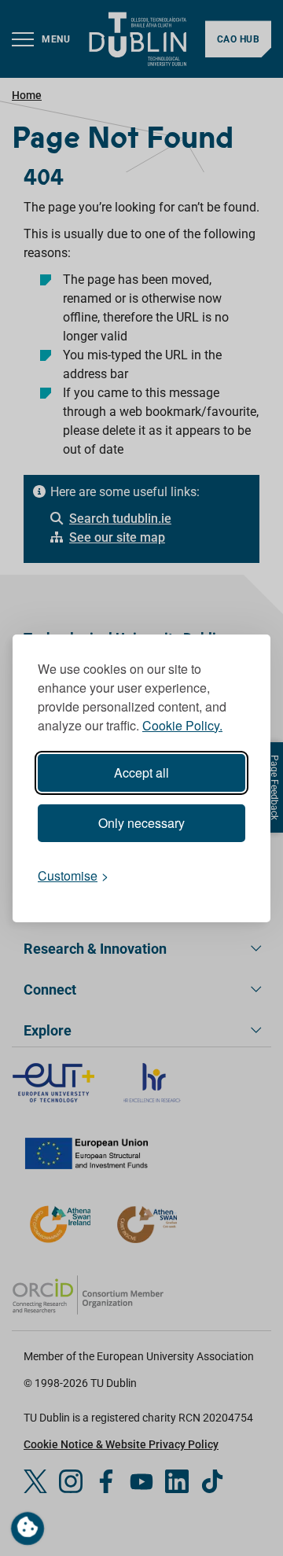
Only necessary (141, 823)
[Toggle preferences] (27, 1528)
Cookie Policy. (182, 725)
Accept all (141, 772)
